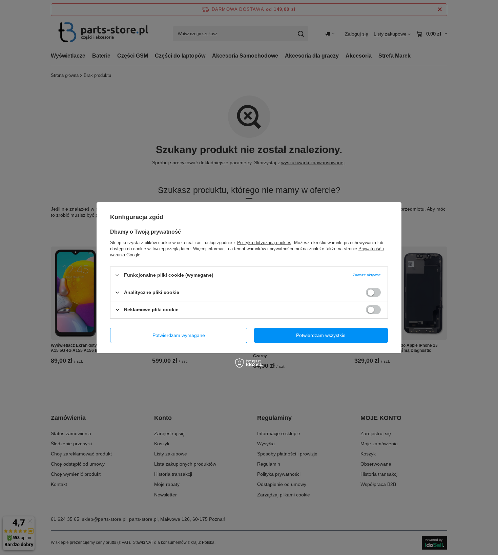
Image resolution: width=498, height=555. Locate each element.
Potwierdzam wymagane (178, 335)
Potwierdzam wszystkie (321, 335)
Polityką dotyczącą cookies (264, 242)
